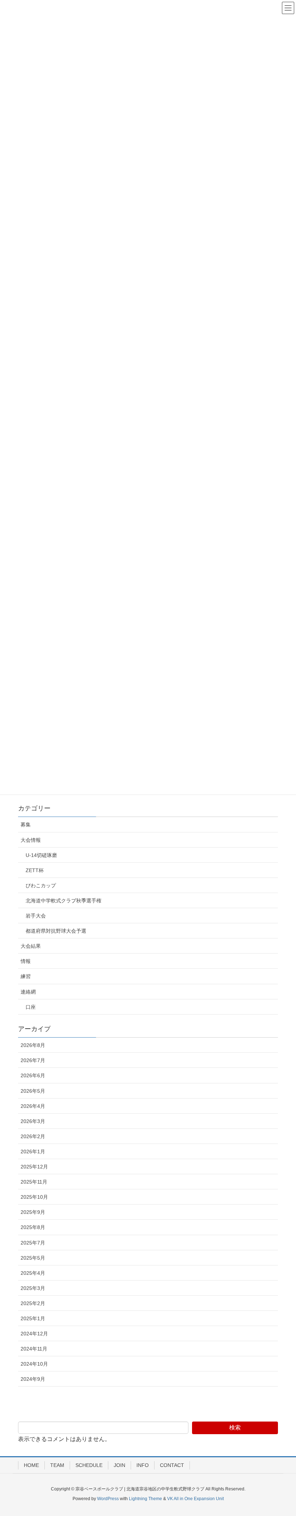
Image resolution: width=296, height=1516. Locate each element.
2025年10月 (34, 1197)
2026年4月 (33, 1106)
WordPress (108, 1498)
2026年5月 (33, 1091)
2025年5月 (33, 1258)
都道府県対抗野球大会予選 (56, 931)
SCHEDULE (89, 1465)
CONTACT (172, 1465)
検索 (235, 1427)
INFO (142, 1465)
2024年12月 (34, 1333)
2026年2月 (33, 1136)
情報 (26, 961)
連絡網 (28, 992)
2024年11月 (34, 1349)
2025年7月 (33, 1243)
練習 (26, 976)
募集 (26, 824)
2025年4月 (33, 1273)
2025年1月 (33, 1318)
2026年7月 (33, 1060)
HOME (31, 1465)
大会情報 (31, 840)
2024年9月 (33, 1379)
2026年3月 (33, 1121)
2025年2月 (33, 1303)
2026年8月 (33, 1045)
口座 (31, 1007)
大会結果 (31, 946)
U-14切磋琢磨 (41, 855)
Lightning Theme (145, 1498)
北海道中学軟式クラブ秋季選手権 (63, 900)
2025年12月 (34, 1167)
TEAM (57, 1465)
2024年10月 (34, 1364)
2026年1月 (33, 1151)
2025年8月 (33, 1227)
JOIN (119, 1465)
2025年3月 (33, 1288)
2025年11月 (34, 1182)
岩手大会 (36, 916)
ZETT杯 (35, 870)
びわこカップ (41, 885)
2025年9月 (33, 1212)
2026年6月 (33, 1075)
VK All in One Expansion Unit (195, 1498)
